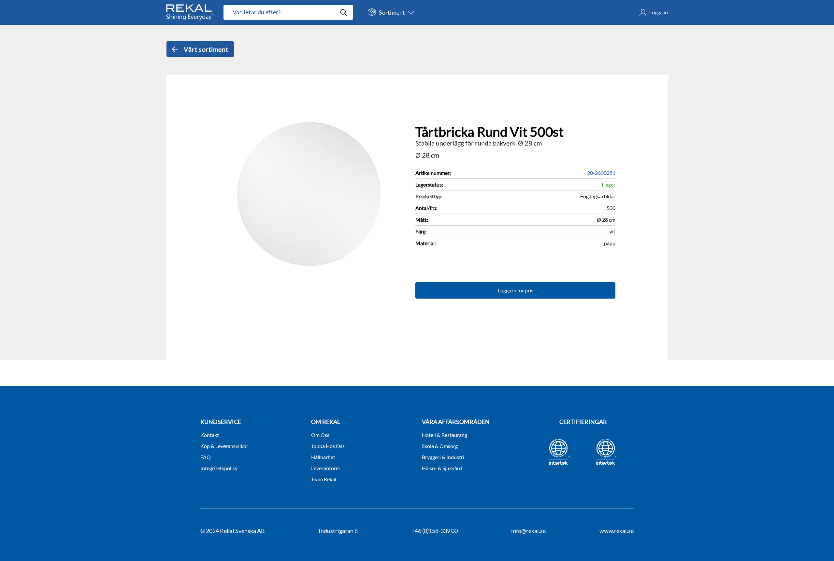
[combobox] (281, 12)
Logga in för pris (515, 290)
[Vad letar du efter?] (288, 12)
